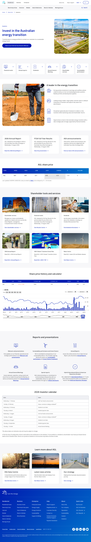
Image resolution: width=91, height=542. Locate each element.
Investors (63, 519)
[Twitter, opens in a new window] (83, 529)
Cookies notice (12, 529)
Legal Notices (38, 529)
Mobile (28, 7)
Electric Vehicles (48, 7)
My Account (79, 504)
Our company (65, 507)
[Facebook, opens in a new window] (73, 529)
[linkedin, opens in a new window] (80, 529)
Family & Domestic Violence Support (51, 516)
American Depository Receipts (78, 380)
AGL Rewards (80, 513)
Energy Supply (36, 507)
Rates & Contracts (30, 529)
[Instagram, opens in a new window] (77, 529)
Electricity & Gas (12, 8)
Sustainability (35, 513)
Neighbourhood (52, 507)
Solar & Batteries (37, 7)
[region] (45, 412)
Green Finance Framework (50, 359)
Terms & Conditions (21, 529)
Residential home (6, 504)
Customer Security (51, 510)
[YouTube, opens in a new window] (87, 529)
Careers (63, 516)
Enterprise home (36, 504)
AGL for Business (80, 507)
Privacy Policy (5, 529)
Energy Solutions (36, 510)
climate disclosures (53, 380)
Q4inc (31, 180)
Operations (64, 510)
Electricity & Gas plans (23, 507)
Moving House (59, 7)
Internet (21, 7)
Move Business (21, 516)
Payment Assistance (52, 520)
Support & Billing (36, 516)
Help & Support (70, 2)
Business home (21, 504)
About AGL (61, 2)
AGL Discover (80, 510)
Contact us (49, 513)
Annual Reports (81, 355)
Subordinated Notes (77, 377)
